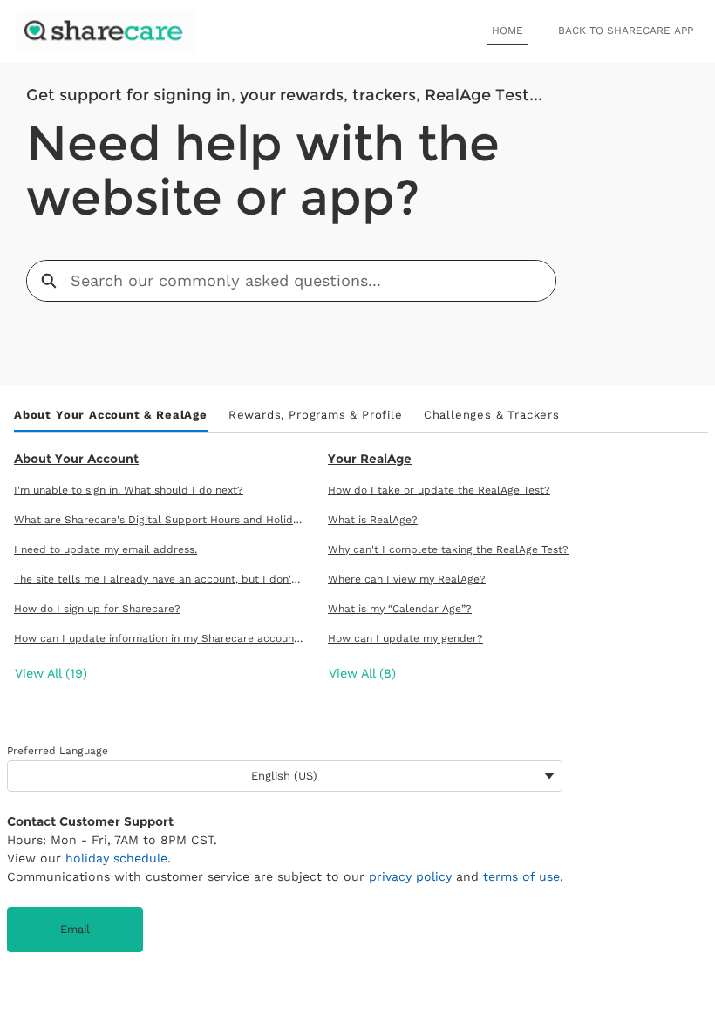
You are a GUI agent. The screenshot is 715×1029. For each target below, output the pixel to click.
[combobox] (313, 281)
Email (75, 929)
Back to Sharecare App (625, 30)
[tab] (111, 416)
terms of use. (523, 876)
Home (507, 30)
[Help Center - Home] (106, 31)
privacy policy (410, 876)
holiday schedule (116, 858)
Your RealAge (370, 459)
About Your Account (76, 459)
